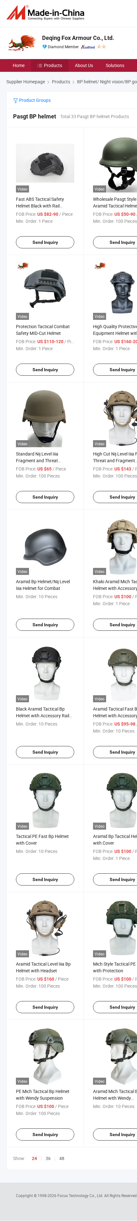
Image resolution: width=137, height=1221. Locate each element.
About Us (84, 65)
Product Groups (34, 100)
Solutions (115, 65)
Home (19, 65)
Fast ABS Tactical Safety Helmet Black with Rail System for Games (40, 205)
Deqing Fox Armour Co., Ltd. (78, 37)
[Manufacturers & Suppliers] (46, 12)
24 (34, 1158)
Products (53, 65)
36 (48, 1158)
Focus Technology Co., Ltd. (80, 1195)
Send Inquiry (45, 242)
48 (61, 1158)
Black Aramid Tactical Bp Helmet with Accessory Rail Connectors (42, 715)
